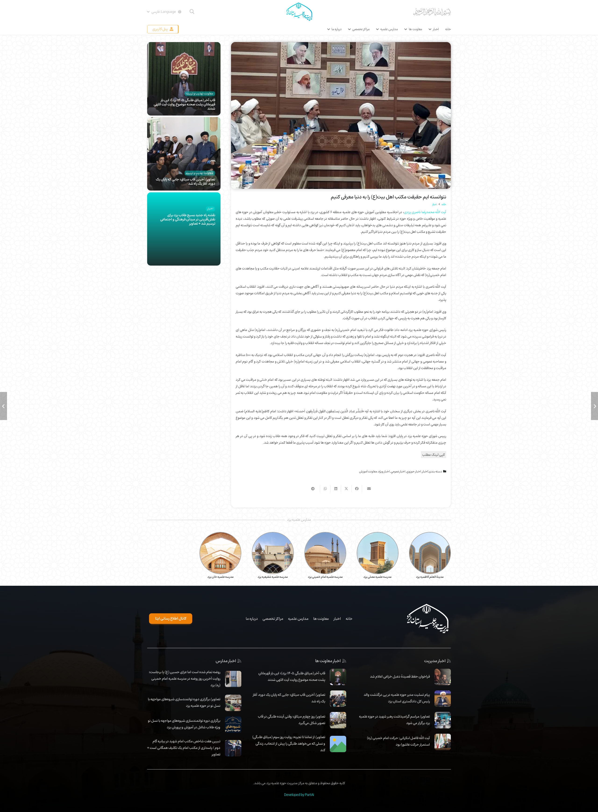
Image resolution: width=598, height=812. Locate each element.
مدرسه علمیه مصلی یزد (377, 577)
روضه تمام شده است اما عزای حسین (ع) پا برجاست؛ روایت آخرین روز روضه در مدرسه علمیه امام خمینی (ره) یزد (184, 678)
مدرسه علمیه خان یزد (220, 577)
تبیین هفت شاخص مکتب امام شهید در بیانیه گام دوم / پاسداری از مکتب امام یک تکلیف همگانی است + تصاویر (183, 748)
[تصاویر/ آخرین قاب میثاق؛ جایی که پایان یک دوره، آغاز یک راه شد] (184, 120)
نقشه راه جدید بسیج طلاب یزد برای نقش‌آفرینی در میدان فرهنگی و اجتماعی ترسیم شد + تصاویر (187, 219)
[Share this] (356, 488)
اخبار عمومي (398, 471)
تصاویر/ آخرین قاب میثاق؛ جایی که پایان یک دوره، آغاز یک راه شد (185, 181)
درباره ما (252, 618)
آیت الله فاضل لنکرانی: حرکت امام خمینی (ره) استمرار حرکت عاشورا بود (398, 741)
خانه (349, 618)
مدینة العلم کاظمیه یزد (430, 577)
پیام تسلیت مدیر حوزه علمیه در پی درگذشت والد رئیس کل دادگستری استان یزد (397, 697)
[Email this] (367, 488)
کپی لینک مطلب (433, 454)
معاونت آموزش (368, 471)
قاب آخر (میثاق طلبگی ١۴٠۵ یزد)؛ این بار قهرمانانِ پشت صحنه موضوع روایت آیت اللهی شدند (184, 104)
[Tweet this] (346, 488)
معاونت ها (321, 618)
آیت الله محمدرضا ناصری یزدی (425, 212)
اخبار (425, 471)
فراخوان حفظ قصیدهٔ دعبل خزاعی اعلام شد (400, 676)
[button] (192, 12)
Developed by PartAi (299, 794)
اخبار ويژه (384, 471)
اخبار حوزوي (413, 471)
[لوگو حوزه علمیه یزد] (299, 11)
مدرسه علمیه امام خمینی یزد (325, 577)
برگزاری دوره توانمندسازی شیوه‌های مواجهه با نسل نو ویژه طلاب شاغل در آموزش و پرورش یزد (184, 723)
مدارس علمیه (298, 618)
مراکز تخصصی (273, 618)
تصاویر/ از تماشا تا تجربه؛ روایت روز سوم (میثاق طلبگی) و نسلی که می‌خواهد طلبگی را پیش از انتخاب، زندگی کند (288, 743)
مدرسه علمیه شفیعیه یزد (273, 577)
